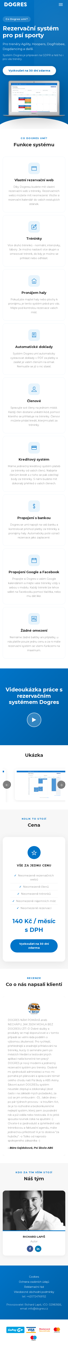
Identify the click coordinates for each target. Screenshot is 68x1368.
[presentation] (7, 784)
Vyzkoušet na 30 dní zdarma (29, 70)
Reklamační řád (34, 1286)
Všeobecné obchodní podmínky (34, 1291)
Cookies (34, 1276)
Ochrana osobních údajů (34, 1281)
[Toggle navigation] (60, 4)
